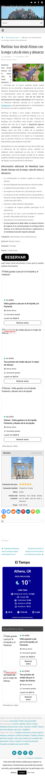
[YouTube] (31, 2)
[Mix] (33, 511)
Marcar (6, 541)
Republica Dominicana (9, 727)
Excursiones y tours (12, 38)
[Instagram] (42, 2)
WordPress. (38, 758)
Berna (29, 724)
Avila (21, 727)
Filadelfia (26, 730)
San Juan (17, 730)
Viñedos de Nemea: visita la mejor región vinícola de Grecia (10, 551)
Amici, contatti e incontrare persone (23, 741)
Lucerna (15, 724)
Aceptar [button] (22, 772)
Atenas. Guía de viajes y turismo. (19, 7)
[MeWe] (28, 511)
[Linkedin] (18, 511)
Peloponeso (6, 105)
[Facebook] (38, 2)
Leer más (30, 772)
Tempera (30, 758)
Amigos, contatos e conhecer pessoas (14, 735)
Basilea (22, 724)
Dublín (34, 727)
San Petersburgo (6, 730)
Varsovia (27, 727)
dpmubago (7, 57)
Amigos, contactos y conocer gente (29, 733)
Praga (34, 724)
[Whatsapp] (38, 511)
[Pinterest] (23, 511)
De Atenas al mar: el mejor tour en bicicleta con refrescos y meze (33, 551)
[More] (4, 516)
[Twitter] (35, 2)
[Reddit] (13, 511)
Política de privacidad (27, 721)
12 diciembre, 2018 (21, 57)
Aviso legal (13, 721)
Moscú (41, 727)
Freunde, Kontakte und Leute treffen (14, 744)
